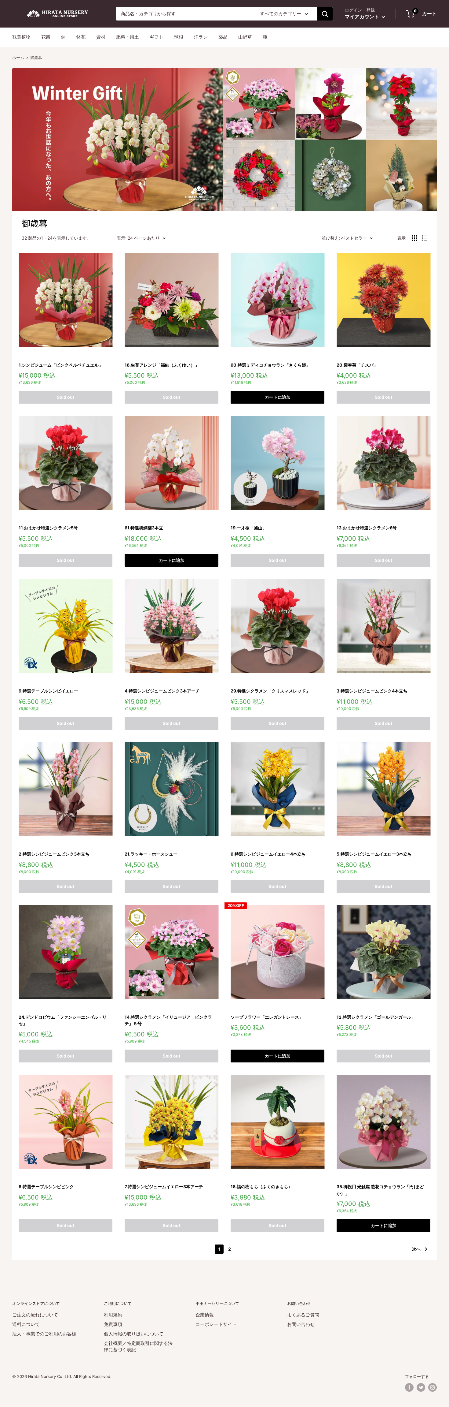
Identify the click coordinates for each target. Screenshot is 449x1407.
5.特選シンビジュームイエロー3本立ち (374, 854)
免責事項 (113, 1324)
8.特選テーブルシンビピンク (46, 1186)
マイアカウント (362, 16)
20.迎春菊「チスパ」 (357, 365)
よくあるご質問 (303, 1315)
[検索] (325, 14)
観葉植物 (21, 37)
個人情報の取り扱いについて (133, 1334)
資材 (100, 37)
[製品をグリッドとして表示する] (414, 238)
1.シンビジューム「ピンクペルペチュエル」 (61, 365)
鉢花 (81, 37)
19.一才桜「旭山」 (249, 527)
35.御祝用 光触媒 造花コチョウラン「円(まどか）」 (380, 1190)
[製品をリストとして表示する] (424, 238)
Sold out (65, 397)
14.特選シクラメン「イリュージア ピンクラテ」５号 (168, 1020)
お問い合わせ (301, 1324)
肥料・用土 (127, 37)
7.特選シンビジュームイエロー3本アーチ (164, 1186)
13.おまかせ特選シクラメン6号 (367, 527)
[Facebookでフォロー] (409, 1387)
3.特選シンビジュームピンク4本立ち (372, 690)
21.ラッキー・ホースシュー (151, 854)
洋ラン (201, 37)
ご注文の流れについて (35, 1315)
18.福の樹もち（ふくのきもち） (261, 1186)
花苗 (45, 37)
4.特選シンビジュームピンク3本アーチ (162, 690)
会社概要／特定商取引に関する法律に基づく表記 (138, 1346)
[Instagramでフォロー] (432, 1387)
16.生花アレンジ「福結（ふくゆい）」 (162, 365)
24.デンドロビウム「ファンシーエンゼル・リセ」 (63, 1020)
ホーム (18, 57)
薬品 (223, 37)
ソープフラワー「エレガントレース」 (267, 1017)
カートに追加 (277, 397)
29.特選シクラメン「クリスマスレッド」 (270, 690)
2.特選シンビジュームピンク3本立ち (54, 854)
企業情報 (204, 1315)
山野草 (245, 37)
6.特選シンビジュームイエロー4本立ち (268, 854)
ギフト (156, 37)
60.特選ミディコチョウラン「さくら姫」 (270, 365)
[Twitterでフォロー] (421, 1387)
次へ (416, 1249)
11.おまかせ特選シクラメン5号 (48, 527)
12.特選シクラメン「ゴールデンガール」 (376, 1017)
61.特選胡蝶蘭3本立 (144, 527)
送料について (26, 1324)
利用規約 (113, 1315)
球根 (178, 37)
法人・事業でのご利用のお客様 (44, 1334)
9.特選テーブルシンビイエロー (48, 690)
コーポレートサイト (216, 1324)
